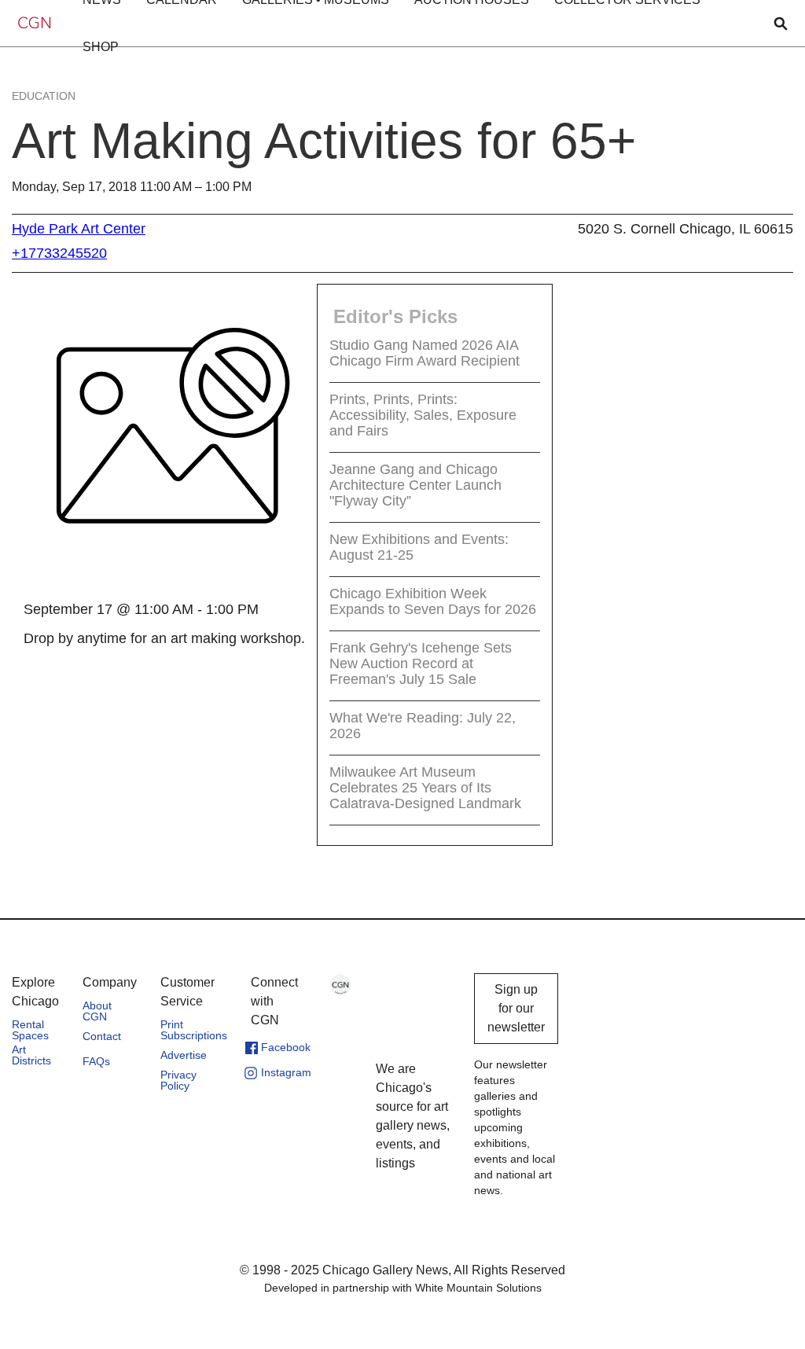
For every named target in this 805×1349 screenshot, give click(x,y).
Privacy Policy (178, 1080)
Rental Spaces (30, 1030)
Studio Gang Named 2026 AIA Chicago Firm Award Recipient (424, 353)
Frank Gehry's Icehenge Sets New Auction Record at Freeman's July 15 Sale (420, 663)
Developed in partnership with (403, 1287)
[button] (100, 47)
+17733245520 (59, 253)
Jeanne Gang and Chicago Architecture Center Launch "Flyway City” (415, 485)
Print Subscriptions (193, 1030)
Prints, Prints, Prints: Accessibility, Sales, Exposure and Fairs (422, 415)
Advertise (183, 1054)
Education (43, 96)
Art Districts (31, 1055)
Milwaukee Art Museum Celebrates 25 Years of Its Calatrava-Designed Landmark (425, 787)
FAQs (96, 1061)
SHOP (101, 46)
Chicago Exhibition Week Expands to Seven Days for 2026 (432, 601)
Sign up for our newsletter (516, 1008)
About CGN (97, 1011)
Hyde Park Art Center (78, 229)
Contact (102, 1036)
